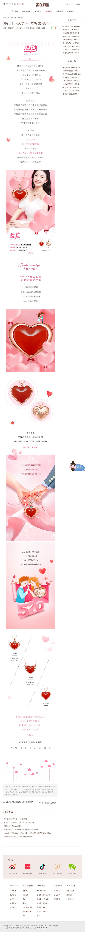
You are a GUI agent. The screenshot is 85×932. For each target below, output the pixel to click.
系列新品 (38, 11)
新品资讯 (20, 18)
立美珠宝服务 (27, 911)
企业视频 (59, 11)
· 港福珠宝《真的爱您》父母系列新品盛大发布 (72, 33)
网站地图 (55, 926)
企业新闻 (57, 891)
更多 (24, 915)
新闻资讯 (48, 11)
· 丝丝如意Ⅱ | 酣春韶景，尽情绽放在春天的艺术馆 (72, 77)
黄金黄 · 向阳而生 (43, 903)
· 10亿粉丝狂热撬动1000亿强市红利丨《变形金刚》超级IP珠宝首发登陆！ (27, 833)
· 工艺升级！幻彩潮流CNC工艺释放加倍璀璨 (72, 74)
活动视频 (69, 895)
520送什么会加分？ (51, 803)
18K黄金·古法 (41, 891)
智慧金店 (25, 891)
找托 (24, 903)
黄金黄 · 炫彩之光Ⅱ (43, 895)
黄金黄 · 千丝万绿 (43, 911)
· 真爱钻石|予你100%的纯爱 (71, 26)
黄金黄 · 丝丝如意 (43, 899)
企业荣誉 (13, 903)
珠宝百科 (57, 899)
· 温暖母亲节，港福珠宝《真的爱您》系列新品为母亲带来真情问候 (72, 36)
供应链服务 (26, 11)
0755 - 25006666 (75, 4)
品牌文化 (13, 895)
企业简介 (13, 891)
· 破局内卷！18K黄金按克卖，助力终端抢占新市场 (72, 67)
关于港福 (14, 11)
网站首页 (6, 18)
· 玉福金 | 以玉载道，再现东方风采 (72, 46)
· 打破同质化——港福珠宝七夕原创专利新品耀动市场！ (21, 829)
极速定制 (25, 895)
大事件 (12, 899)
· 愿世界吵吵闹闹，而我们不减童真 (72, 71)
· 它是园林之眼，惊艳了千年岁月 (72, 94)
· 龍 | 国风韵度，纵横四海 (70, 43)
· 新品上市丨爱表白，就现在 (12, 826)
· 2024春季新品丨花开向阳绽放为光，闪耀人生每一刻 (72, 39)
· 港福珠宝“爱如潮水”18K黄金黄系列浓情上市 (18, 836)
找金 (24, 899)
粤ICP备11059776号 (45, 926)
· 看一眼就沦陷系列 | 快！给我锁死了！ (16, 819)
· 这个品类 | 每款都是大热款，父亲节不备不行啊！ (19, 822)
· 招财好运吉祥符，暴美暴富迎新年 (72, 53)
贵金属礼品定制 (28, 907)
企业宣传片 (70, 899)
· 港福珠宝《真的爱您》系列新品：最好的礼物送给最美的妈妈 (72, 30)
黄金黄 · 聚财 (41, 907)
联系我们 (70, 11)
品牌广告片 (70, 891)
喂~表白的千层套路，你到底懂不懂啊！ (22, 802)
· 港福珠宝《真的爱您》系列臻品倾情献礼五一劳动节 (72, 49)
